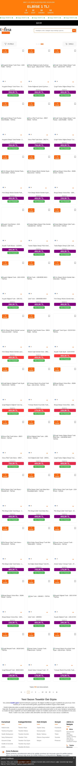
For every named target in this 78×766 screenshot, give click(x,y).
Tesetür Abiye (22, 727)
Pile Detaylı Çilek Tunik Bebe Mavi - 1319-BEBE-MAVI (39, 511)
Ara (74, 30)
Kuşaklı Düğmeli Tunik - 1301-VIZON (13, 299)
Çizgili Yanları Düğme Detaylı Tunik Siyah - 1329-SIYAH (65, 86)
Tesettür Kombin (23, 734)
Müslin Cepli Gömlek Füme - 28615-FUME (39, 352)
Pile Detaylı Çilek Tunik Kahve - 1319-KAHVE (13, 564)
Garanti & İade (6, 740)
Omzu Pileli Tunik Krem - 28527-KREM (39, 139)
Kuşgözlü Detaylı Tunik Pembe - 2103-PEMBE (13, 139)
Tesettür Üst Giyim (24, 740)
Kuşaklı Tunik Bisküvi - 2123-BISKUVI (13, 245)
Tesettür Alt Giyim (24, 747)
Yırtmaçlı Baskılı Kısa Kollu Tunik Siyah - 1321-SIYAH (39, 405)
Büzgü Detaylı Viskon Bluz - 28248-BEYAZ (65, 405)
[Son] (57, 692)
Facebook (58, 727)
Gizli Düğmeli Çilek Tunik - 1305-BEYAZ (39, 458)
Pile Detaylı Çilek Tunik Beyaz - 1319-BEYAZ (13, 511)
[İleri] (53, 692)
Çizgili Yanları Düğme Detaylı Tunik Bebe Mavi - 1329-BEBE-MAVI (65, 458)
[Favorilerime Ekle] (23, 51)
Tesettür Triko (22, 737)
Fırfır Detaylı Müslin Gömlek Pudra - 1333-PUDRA (13, 192)
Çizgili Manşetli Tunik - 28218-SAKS (13, 670)
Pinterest (57, 740)
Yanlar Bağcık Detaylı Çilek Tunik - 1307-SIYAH (65, 245)
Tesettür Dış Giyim (24, 744)
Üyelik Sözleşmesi (7, 734)
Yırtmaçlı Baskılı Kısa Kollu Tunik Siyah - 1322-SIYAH (65, 670)
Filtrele (11, 44)
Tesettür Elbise (23, 731)
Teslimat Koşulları (7, 731)
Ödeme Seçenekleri (43, 737)
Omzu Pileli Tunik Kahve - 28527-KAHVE (13, 458)
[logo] (5, 29)
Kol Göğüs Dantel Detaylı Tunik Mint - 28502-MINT (39, 564)
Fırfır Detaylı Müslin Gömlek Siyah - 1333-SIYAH (39, 192)
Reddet (59, 755)
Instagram (58, 731)
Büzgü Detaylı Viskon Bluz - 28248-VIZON (13, 617)
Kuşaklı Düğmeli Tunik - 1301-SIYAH (65, 617)
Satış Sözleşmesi (7, 737)
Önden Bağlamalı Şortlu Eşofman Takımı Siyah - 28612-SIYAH (39, 86)
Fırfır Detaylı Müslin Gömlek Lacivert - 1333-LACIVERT (13, 352)
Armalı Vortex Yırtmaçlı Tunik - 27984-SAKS (65, 564)
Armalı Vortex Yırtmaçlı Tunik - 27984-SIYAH (39, 670)
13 (42, 692)
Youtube (57, 737)
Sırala (71, 44)
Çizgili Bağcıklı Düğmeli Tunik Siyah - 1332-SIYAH (13, 405)
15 (49, 692)
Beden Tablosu (41, 734)
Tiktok (56, 734)
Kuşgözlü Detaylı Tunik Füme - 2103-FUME (13, 86)
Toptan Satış (41, 727)
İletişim (39, 740)
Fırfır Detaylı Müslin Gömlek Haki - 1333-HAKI (65, 299)
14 (46, 692)
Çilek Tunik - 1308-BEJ (35, 617)
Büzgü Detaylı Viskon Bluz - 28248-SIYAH (65, 192)
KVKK (3, 747)
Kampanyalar (41, 731)
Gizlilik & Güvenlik (7, 744)
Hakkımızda (5, 727)
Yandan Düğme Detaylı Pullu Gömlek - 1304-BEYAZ (39, 245)
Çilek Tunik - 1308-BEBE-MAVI (37, 299)
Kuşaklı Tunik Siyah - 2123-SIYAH (64, 352)
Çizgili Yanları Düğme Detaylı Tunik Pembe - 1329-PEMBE (65, 139)
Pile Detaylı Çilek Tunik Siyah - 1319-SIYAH (65, 511)
